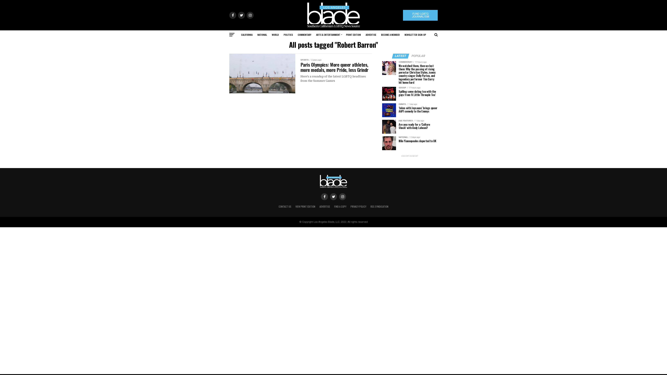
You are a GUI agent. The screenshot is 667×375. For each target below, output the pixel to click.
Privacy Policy (358, 206)
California (247, 34)
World (275, 34)
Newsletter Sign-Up (415, 34)
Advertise (371, 34)
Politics (288, 34)
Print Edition (353, 34)
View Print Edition (305, 206)
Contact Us (285, 206)
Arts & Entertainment (328, 34)
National (262, 34)
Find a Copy (340, 206)
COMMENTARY (304, 34)
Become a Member (390, 34)
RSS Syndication (379, 206)
